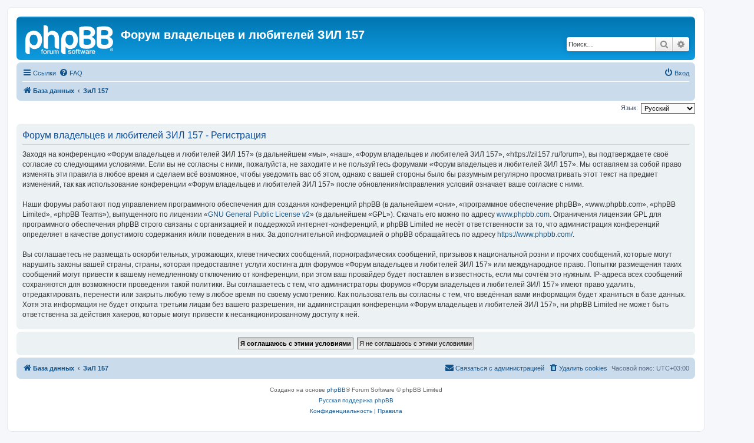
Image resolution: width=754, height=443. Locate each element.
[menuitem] (70, 73)
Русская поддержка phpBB (356, 400)
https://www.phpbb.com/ (535, 234)
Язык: (629, 107)
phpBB (336, 389)
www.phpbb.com (523, 214)
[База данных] (70, 38)
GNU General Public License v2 (259, 214)
